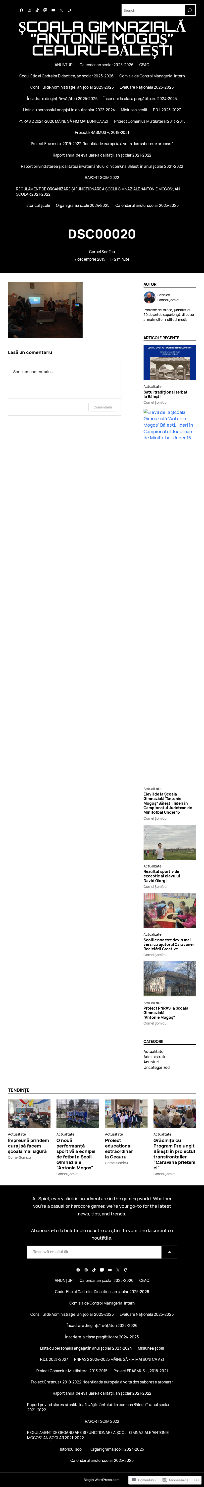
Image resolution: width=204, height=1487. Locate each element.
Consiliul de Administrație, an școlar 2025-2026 (72, 87)
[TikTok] (37, 10)
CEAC (144, 64)
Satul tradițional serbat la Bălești (166, 394)
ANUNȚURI (64, 64)
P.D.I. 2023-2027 (167, 110)
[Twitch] (69, 10)
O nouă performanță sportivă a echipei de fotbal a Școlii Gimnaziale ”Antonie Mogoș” (75, 1154)
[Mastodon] (45, 10)
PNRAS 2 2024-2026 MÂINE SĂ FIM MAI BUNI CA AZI (63, 121)
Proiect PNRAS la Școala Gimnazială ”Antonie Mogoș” (166, 1013)
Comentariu (103, 407)
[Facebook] (21, 10)
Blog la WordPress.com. (102, 1479)
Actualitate (152, 386)
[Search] (190, 10)
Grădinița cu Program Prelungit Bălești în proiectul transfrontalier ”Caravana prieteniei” (174, 1154)
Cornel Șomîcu (102, 251)
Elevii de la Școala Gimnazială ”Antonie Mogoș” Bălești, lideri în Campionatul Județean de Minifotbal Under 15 (168, 803)
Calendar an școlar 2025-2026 (106, 64)
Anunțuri (151, 1062)
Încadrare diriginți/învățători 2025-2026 (62, 98)
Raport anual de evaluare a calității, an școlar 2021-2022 (102, 155)
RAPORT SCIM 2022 (102, 177)
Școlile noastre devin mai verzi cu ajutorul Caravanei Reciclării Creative (169, 945)
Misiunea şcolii (134, 110)
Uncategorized (157, 1067)
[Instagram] (29, 10)
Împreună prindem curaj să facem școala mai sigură (28, 1146)
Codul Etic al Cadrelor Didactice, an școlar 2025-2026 (66, 76)
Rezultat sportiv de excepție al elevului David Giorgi (162, 876)
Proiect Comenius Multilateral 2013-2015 (149, 121)
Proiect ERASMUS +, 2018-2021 (102, 132)
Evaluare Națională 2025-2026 (146, 87)
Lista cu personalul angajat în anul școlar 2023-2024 (69, 110)
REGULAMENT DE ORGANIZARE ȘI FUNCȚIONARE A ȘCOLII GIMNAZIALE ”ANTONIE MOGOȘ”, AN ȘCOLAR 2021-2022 (98, 191)
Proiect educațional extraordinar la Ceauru (119, 1148)
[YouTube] (53, 10)
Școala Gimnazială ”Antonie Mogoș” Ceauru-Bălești (101, 38)
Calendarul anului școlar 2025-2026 (147, 205)
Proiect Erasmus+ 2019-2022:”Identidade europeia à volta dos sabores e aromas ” (102, 143)
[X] (61, 10)
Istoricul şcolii (37, 205)
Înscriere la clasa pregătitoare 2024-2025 (140, 98)
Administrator (156, 1056)
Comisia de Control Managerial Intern (152, 76)
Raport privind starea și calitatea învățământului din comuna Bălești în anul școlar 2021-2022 (102, 166)
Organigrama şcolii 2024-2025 (82, 205)
